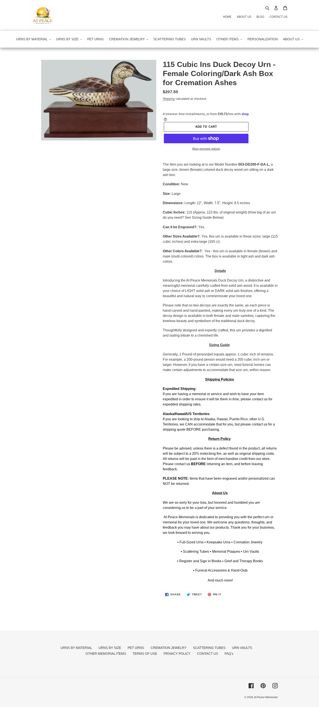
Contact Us (279, 16)
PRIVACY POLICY (177, 653)
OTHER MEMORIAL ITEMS (106, 653)
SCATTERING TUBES (209, 648)
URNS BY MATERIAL (76, 648)
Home (227, 16)
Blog (260, 16)
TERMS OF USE (145, 653)
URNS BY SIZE (110, 648)
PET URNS (136, 648)
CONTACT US (207, 653)
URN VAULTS (242, 648)
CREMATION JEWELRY (168, 648)
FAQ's (229, 653)
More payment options (206, 148)
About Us (244, 16)
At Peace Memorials (266, 697)
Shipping (169, 98)
